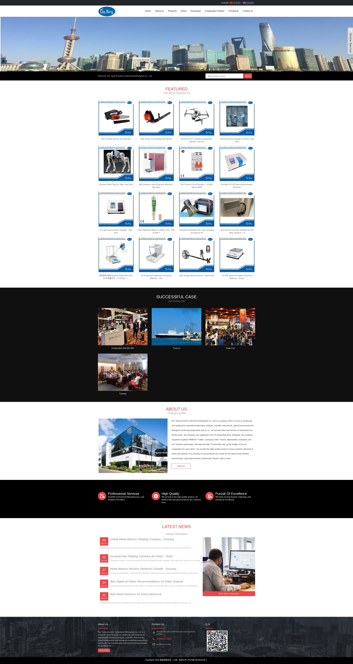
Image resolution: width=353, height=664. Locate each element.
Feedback (233, 11)
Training (122, 394)
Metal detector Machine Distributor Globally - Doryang (143, 568)
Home (148, 11)
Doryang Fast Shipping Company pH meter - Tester (141, 556)
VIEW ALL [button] (181, 466)
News (183, 11)
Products (172, 11)
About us (159, 11)
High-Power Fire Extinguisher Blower (156, 139)
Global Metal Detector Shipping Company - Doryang (142, 539)
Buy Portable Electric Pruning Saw (116, 139)
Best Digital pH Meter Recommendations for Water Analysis (146, 581)
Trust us (176, 348)
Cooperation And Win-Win (123, 348)
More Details (104, 650)
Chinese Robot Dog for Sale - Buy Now (116, 184)
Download (196, 11)
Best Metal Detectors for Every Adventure (135, 594)
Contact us (248, 11)
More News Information (229, 594)
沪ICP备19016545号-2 (197, 660)
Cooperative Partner (214, 11)
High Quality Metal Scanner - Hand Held (196, 275)
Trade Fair (230, 348)
